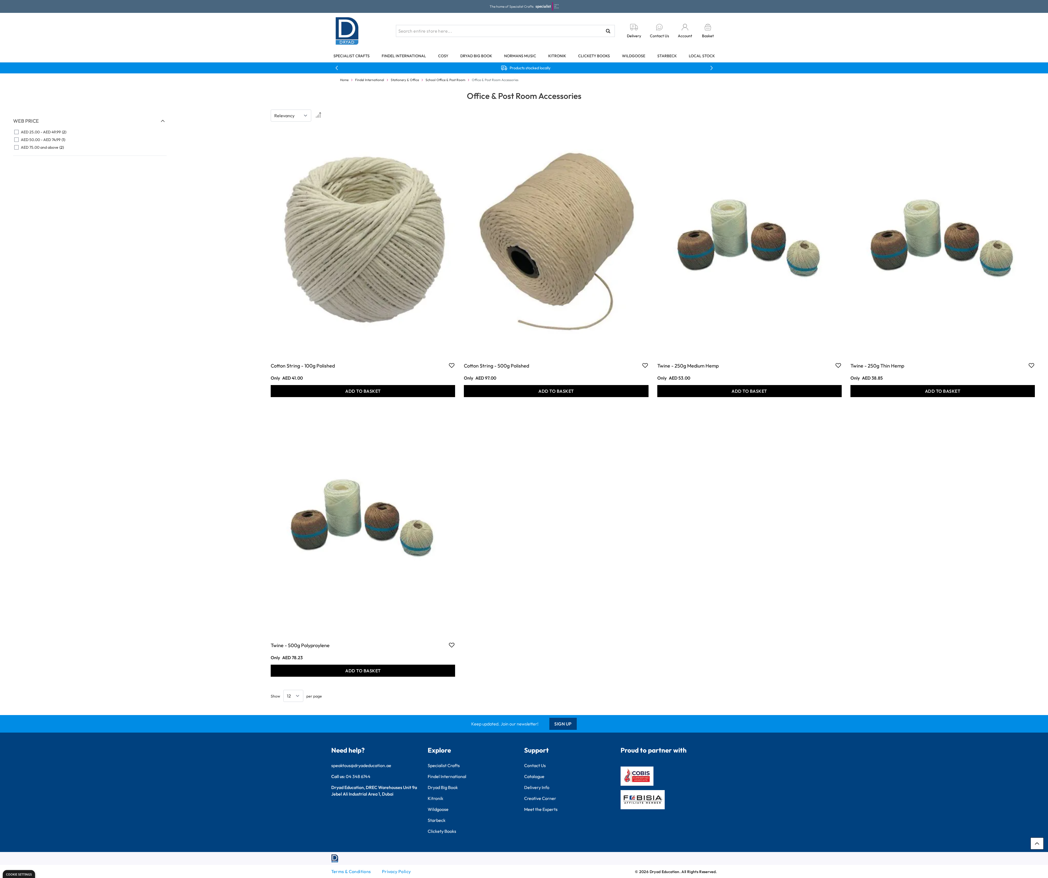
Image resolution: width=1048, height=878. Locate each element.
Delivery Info (536, 787)
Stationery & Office (405, 80)
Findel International (404, 55)
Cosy (443, 55)
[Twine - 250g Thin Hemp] (942, 241)
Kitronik (557, 55)
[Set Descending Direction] (318, 115)
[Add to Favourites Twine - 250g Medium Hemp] (838, 365)
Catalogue (534, 776)
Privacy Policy (396, 871)
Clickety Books (594, 55)
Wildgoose (633, 55)
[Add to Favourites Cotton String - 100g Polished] (451, 365)
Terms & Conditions (351, 871)
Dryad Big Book (476, 55)
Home (344, 80)
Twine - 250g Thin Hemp (877, 366)
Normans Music (520, 55)
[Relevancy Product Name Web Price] (291, 116)
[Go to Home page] (347, 31)
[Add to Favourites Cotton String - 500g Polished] (645, 365)
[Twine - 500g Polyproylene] (363, 521)
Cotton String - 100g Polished (303, 366)
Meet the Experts (541, 809)
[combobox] (505, 31)
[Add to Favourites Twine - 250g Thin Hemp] (1031, 365)
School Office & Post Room (445, 80)
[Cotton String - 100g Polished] (363, 241)
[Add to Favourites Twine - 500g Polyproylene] (451, 645)
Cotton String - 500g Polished (496, 366)
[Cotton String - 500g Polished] (556, 241)
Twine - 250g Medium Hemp (688, 366)
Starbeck (667, 55)
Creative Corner (540, 798)
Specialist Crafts (351, 55)
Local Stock (702, 55)
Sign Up (563, 724)
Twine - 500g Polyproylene (300, 645)
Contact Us (535, 765)
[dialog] (19, 874)
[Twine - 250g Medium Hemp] (749, 241)
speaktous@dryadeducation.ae (361, 765)
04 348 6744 (358, 776)
